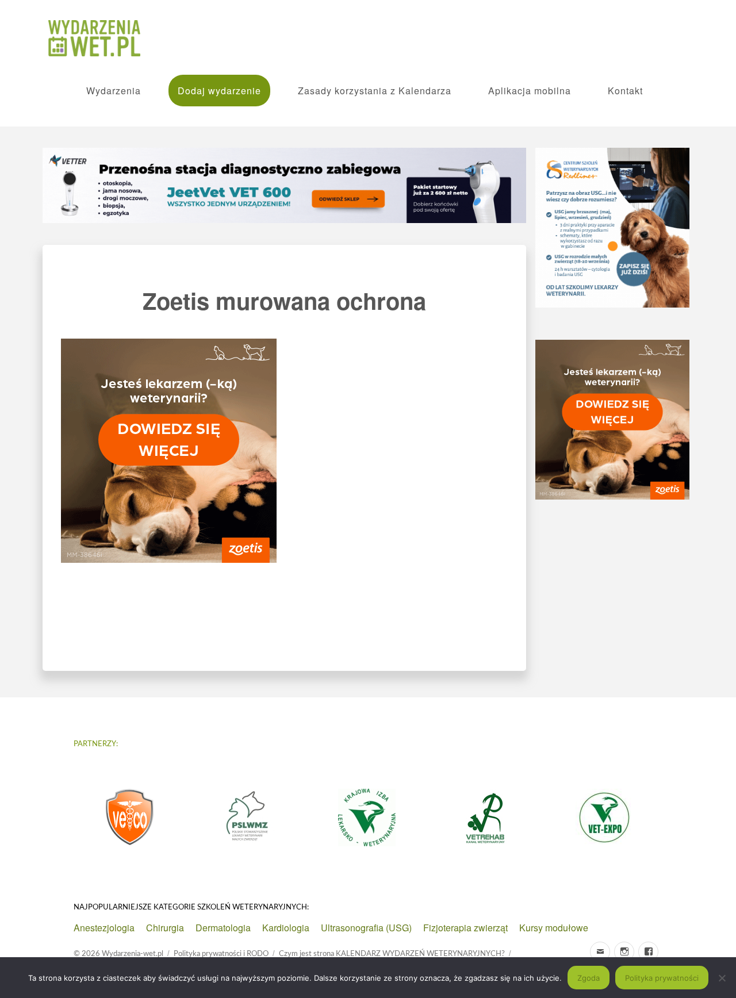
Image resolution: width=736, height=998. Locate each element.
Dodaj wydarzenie (219, 90)
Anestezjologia (104, 927)
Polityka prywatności (662, 977)
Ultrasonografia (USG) (366, 927)
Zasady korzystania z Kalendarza (374, 90)
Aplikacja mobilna (529, 90)
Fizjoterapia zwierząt (465, 927)
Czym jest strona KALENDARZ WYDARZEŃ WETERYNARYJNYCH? (392, 954)
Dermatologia (223, 927)
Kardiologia (285, 927)
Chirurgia (165, 927)
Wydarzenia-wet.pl (132, 954)
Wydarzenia (113, 90)
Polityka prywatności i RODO (221, 954)
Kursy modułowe (553, 927)
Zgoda (588, 977)
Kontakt (625, 90)
